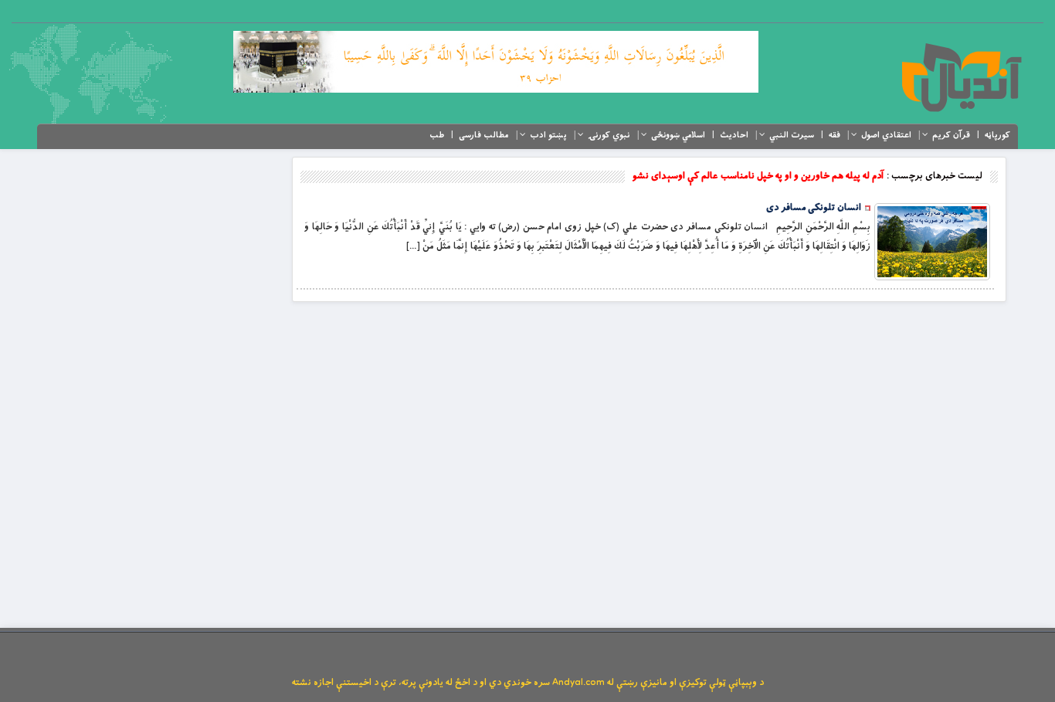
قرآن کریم (951, 135)
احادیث (734, 135)
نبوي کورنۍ (609, 135)
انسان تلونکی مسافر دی (813, 207)
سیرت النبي (791, 135)
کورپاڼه (997, 135)
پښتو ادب (548, 135)
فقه (834, 135)
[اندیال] (961, 77)
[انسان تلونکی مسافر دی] (932, 241)
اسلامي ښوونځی (678, 135)
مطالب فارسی (484, 135)
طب (436, 135)
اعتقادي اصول (886, 135)
